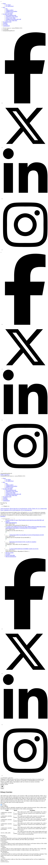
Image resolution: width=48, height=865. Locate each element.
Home (4, 3)
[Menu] (1, 252)
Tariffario (5, 23)
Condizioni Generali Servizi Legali (13, 19)
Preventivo (5, 24)
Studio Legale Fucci (4, 474)
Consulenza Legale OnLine (12, 16)
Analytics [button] (2, 846)
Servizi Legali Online (7, 14)
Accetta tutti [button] (10, 783)
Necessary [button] (2, 803)
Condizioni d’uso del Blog (11, 11)
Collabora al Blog (9, 10)
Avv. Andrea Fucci (10, 6)
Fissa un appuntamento (11, 556)
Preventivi (8, 554)
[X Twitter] (25, 147)
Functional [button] (2, 835)
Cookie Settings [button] (4, 783)
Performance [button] (3, 840)
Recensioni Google (7, 21)
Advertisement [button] (3, 851)
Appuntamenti (6, 25)
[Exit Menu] (1, 1)
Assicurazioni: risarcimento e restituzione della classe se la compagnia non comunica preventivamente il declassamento (23, 509)
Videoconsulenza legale (11, 15)
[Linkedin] (25, 198)
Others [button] (2, 856)
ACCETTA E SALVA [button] (4, 861)
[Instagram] (25, 249)
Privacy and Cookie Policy (11, 20)
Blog (4, 7)
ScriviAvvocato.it (9, 12)
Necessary (4, 805)
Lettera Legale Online (10, 18)
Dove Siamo (8, 4)
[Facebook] (25, 103)
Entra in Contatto (10, 552)
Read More (2, 516)
